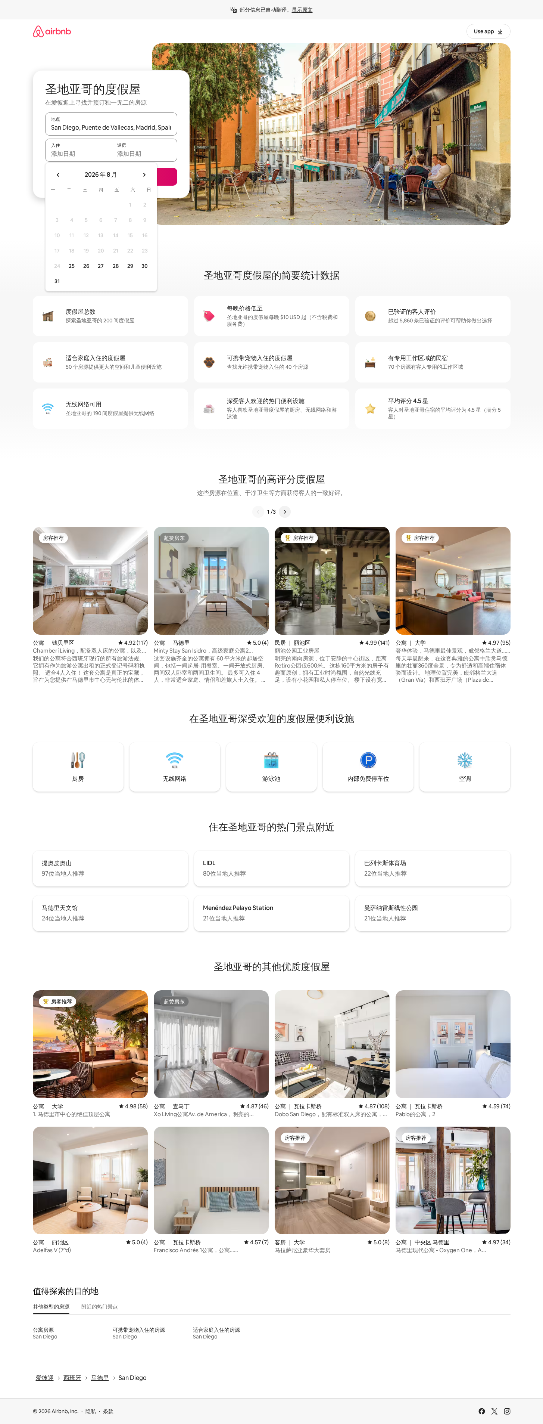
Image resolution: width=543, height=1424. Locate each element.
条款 (108, 1411)
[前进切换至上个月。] (58, 175)
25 (72, 266)
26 (86, 266)
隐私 (90, 1411)
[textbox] (78, 153)
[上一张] (258, 512)
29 (130, 266)
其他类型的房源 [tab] (51, 1306)
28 (116, 266)
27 (101, 266)
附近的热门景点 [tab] (99, 1306)
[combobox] (111, 127)
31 (57, 281)
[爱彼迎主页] (52, 31)
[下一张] (285, 512)
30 (144, 266)
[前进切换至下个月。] (144, 175)
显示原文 (302, 9)
